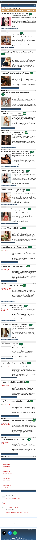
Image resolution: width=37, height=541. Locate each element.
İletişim (13, 529)
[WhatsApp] (15, 533)
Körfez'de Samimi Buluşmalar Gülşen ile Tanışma (15, 439)
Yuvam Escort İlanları (6, 487)
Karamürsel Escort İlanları (7, 473)
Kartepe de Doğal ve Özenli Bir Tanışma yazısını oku (8, 242)
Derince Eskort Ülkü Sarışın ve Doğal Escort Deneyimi (17, 401)
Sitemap (32, 529)
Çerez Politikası (29, 529)
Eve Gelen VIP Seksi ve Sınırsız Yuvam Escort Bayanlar (17, 151)
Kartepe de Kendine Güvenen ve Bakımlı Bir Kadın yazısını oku (9, 223)
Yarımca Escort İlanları (7, 485)
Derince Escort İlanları (7, 461)
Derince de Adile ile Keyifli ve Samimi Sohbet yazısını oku (8, 396)
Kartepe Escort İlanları (7, 475)
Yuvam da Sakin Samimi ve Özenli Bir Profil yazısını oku (8, 147)
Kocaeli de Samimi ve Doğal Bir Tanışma (13, 113)
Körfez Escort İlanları (6, 480)
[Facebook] (10, 533)
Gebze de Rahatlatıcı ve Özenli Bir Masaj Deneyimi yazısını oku (9, 261)
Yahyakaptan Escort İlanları (8, 482)
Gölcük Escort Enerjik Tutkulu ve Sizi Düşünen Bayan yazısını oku (9, 339)
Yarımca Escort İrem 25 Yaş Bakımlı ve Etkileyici (15, 363)
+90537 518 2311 (10, 539)
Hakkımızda (10, 529)
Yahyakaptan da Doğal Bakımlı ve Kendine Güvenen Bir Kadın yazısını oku (11, 68)
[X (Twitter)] (4, 533)
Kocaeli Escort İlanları (7, 478)
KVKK (25, 529)
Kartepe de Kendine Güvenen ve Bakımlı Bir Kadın (16, 209)
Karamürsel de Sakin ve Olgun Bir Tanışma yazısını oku (8, 320)
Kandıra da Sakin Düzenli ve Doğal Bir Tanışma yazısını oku (9, 204)
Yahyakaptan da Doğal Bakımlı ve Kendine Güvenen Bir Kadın (17, 53)
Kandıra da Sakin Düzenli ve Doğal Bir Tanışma (15, 190)
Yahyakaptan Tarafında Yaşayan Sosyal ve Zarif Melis (17, 73)
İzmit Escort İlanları (6, 468)
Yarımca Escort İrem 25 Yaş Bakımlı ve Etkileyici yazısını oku (9, 377)
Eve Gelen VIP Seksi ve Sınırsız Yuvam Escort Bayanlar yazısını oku (10, 166)
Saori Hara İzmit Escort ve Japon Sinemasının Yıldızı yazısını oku (9, 28)
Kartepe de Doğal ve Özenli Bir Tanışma (13, 228)
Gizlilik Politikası (17, 529)
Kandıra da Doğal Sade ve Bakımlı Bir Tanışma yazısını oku (9, 185)
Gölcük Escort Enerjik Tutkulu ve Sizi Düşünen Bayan (16, 325)
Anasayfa (5, 529)
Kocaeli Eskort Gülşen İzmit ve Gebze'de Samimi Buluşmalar (16, 93)
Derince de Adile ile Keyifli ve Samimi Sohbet (14, 382)
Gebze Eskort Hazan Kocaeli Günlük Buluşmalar (15, 266)
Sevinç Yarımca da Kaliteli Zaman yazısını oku (7, 358)
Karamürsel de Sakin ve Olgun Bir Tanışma (14, 305)
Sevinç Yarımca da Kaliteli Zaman (11, 344)
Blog (7, 529)
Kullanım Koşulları (22, 529)
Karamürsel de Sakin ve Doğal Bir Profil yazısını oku (8, 301)
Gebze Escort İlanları (6, 464)
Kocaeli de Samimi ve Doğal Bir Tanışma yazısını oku (8, 128)
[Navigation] (1, 2)
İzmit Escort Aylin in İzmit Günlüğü (12, 33)
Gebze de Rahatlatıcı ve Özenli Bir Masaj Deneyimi (16, 247)
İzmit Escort (3, 7)
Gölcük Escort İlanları (6, 466)
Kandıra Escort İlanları (7, 471)
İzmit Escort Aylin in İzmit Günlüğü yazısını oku (7, 47)
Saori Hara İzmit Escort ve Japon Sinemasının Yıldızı (16, 14)
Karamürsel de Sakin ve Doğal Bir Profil (13, 285)
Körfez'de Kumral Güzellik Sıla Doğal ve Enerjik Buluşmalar (18, 420)
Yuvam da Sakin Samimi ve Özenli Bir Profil (14, 132)
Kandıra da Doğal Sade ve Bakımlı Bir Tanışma (15, 171)
